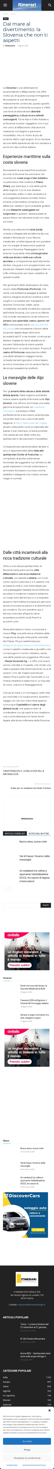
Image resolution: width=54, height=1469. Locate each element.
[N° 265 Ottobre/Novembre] (10, 1342)
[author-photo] (27, 814)
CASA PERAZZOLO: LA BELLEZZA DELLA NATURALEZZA (23, 773)
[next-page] (10, 889)
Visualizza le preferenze (27, 1458)
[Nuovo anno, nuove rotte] (10, 845)
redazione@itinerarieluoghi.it (31, 1304)
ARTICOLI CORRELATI (15, 833)
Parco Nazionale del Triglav (31, 423)
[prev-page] (5, 889)
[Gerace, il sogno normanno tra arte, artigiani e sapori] (10, 1018)
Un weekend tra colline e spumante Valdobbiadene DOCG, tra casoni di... (32, 1180)
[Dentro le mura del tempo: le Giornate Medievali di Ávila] (10, 989)
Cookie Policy (12, 1465)
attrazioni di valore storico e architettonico (27, 645)
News (13, 14)
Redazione (10, 45)
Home (5, 14)
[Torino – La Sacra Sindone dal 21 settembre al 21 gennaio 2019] (10, 1328)
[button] (49, 1410)
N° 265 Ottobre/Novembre (32, 1339)
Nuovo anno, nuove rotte (33, 841)
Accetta (27, 1441)
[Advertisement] (27, 1100)
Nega (27, 1449)
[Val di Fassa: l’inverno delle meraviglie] (10, 859)
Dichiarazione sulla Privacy (34, 1465)
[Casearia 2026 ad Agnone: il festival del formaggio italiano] (10, 1004)
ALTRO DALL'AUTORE (39, 833)
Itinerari (7, 977)
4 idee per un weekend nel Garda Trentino (30, 788)
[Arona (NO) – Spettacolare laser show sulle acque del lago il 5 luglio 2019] (10, 1357)
